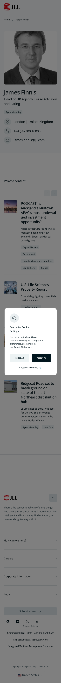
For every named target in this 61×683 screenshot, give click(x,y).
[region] (31, 341)
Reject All (19, 358)
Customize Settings (30, 368)
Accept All (41, 358)
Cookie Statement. (23, 347)
